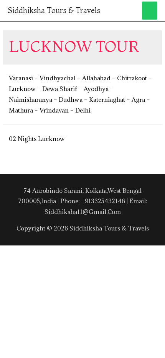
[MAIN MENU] (150, 11)
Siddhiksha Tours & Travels (54, 10)
